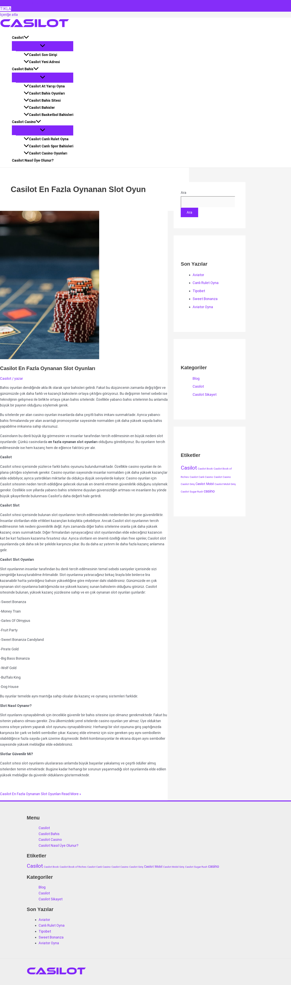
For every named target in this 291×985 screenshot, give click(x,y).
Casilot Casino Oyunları (48, 153)
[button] (26, 37)
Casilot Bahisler (42, 107)
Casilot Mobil (205, 484)
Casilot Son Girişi (43, 55)
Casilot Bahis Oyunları (47, 93)
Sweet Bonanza (205, 299)
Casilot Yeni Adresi (44, 62)
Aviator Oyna (203, 307)
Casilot (18, 37)
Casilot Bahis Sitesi (45, 100)
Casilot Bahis (22, 69)
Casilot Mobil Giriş (225, 484)
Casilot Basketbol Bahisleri (51, 115)
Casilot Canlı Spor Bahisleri (51, 146)
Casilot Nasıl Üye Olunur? (33, 160)
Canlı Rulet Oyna (206, 283)
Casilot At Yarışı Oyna (47, 86)
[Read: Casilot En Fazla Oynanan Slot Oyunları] (49, 358)
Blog (196, 378)
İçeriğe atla (9, 14)
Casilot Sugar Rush (192, 491)
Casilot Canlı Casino (201, 476)
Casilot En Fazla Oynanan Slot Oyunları (47, 368)
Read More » (40, 794)
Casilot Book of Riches (73, 866)
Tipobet (199, 291)
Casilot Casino (24, 122)
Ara (183, 192)
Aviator (198, 275)
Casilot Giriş (188, 484)
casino (209, 491)
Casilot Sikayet (205, 394)
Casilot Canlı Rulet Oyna (48, 139)
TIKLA (5, 8)
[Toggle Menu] (42, 46)
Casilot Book (205, 468)
